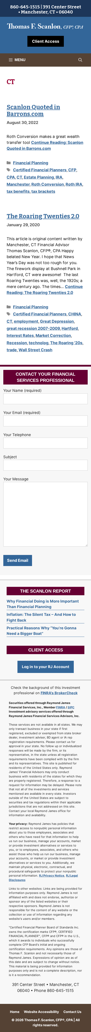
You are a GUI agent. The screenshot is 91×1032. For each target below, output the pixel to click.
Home (14, 1012)
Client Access (45, 41)
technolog (38, 342)
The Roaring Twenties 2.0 (43, 216)
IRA (59, 177)
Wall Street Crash (35, 350)
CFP (72, 170)
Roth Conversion (47, 184)
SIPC (71, 707)
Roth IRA (74, 184)
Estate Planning (39, 177)
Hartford (70, 328)
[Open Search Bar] (80, 60)
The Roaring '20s (66, 342)
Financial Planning (30, 162)
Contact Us (72, 1012)
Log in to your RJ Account (45, 667)
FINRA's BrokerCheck (59, 693)
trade (12, 350)
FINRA (60, 707)
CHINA (74, 314)
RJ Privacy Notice (51, 875)
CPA (11, 177)
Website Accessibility (41, 1012)
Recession (17, 342)
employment (26, 321)
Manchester (18, 184)
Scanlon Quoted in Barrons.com (33, 111)
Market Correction (53, 335)
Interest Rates (20, 335)
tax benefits (18, 191)
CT (19, 177)
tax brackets (43, 191)
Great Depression (57, 321)
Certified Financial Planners (39, 170)
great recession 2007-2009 (33, 328)
